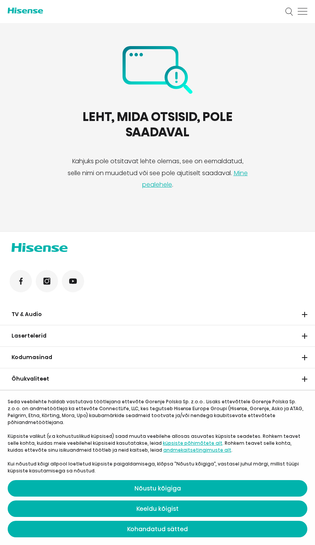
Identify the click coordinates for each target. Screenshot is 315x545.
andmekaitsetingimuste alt (197, 450)
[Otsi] (289, 11)
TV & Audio (27, 314)
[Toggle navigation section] (304, 314)
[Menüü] (302, 11)
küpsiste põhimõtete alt (192, 443)
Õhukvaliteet (30, 379)
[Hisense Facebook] (21, 281)
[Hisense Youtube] (73, 281)
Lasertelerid (29, 336)
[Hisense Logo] (141, 10)
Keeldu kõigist (157, 508)
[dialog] (157, 467)
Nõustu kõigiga (157, 488)
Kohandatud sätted (157, 529)
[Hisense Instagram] (47, 281)
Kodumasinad (32, 357)
